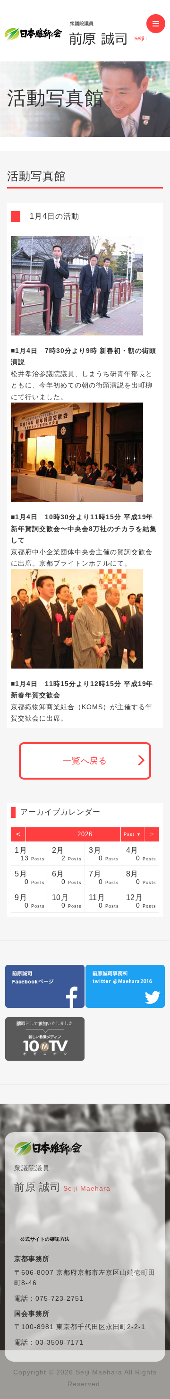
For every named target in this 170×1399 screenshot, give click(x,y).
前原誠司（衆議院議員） (75, 31)
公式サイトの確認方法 (45, 1239)
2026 (85, 834)
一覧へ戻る (85, 760)
